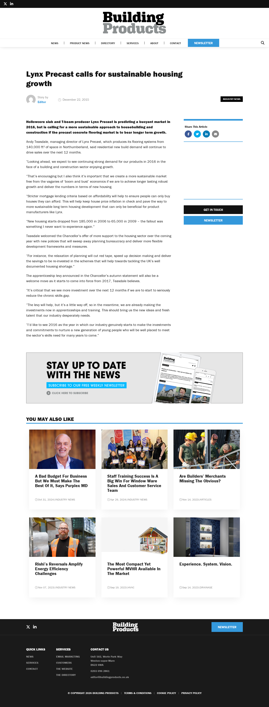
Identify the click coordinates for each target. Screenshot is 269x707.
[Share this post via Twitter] (197, 134)
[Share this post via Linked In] (206, 134)
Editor (42, 102)
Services (133, 43)
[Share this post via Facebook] (188, 134)
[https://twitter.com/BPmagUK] (5, 4)
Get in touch (213, 210)
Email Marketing (68, 656)
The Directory (66, 675)
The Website (64, 669)
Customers (64, 662)
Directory (108, 43)
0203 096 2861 (100, 671)
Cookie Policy (166, 693)
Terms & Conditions (137, 693)
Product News (79, 43)
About (154, 43)
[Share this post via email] (215, 134)
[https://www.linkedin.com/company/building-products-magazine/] (11, 4)
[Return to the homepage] (134, 23)
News (54, 43)
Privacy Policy (191, 693)
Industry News (231, 99)
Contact (175, 43)
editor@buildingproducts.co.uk (110, 677)
